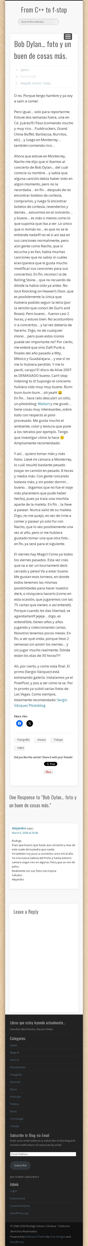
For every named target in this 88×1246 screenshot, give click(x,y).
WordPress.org (19, 1213)
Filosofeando (18, 1067)
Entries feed (17, 1198)
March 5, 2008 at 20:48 (25, 833)
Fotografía (25, 83)
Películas (15, 1096)
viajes (20, 747)
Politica (14, 1104)
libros (13, 1089)
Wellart (44, 403)
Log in (13, 1191)
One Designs (57, 1236)
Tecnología (16, 1119)
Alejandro (19, 828)
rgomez (24, 70)
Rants (13, 1111)
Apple (13, 1045)
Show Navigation (68, 36)
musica (41, 739)
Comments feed (19, 1206)
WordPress (17, 1242)
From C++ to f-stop (44, 9)
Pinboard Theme (35, 1236)
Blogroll (14, 1052)
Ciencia (14, 1060)
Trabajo (46, 83)
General (36, 83)
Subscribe (20, 1165)
